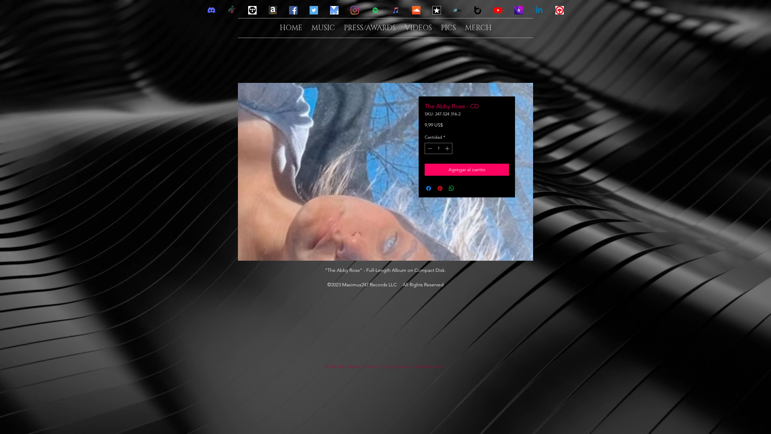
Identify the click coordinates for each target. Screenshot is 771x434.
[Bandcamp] (457, 10)
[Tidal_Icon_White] (252, 10)
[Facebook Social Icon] (293, 10)
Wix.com (435, 366)
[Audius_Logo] (518, 10)
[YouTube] (498, 10)
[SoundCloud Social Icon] (416, 10)
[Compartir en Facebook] (428, 188)
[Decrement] (429, 148)
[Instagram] (355, 10)
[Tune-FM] (559, 10)
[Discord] (211, 10)
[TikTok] (232, 10)
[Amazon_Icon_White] (273, 10)
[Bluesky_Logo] (334, 10)
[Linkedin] (539, 10)
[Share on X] (463, 188)
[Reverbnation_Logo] (436, 10)
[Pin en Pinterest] (440, 188)
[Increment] (447, 148)
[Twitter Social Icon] (314, 10)
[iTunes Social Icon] (396, 10)
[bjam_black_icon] (477, 10)
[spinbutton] (438, 148)
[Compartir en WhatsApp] (451, 188)
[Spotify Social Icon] (375, 10)
